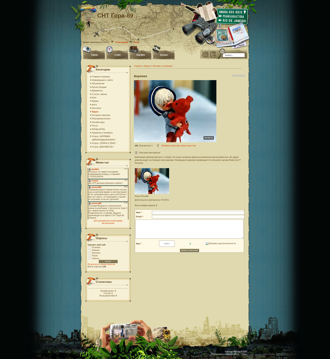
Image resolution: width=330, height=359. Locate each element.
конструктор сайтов (230, 354)
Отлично (96, 247)
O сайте (117, 55)
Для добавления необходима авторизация (108, 222)
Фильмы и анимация (163, 66)
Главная (94, 55)
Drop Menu (140, 55)
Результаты (93, 264)
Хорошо (96, 250)
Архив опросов (108, 264)
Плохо (95, 255)
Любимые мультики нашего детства (178, 145)
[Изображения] (152, 181)
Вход (136, 42)
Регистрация (121, 42)
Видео (147, 66)
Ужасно (95, 258)
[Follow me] (213, 54)
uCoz (244, 354)
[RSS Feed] (205, 54)
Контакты (164, 55)
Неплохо (96, 253)
